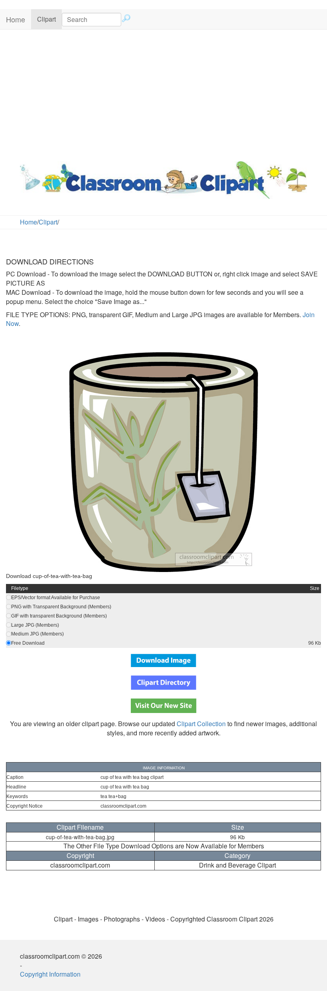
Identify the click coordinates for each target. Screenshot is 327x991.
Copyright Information (50, 974)
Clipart (49, 19)
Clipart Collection (201, 723)
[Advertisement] (163, 93)
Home (15, 19)
